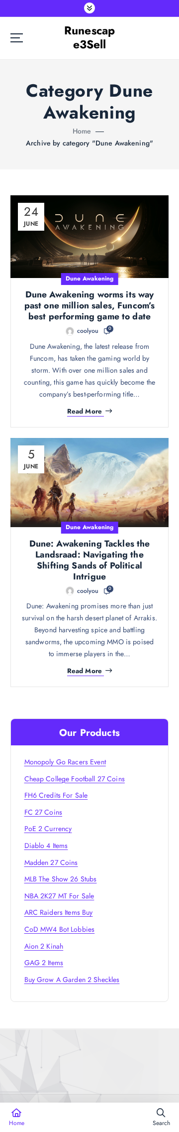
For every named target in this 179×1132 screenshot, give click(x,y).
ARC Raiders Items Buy (58, 912)
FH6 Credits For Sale (56, 795)
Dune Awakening (90, 278)
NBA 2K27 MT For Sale (59, 896)
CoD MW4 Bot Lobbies (59, 929)
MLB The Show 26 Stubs (60, 879)
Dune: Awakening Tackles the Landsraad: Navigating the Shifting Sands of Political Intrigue (89, 560)
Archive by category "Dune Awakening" (89, 143)
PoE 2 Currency (48, 829)
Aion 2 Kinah (44, 946)
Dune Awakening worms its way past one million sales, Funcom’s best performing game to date (89, 305)
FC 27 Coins (43, 812)
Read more (84, 411)
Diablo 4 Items (46, 845)
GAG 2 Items (44, 963)
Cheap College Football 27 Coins (74, 779)
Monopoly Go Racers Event (65, 762)
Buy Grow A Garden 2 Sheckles (72, 980)
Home (82, 131)
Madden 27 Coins (51, 862)
